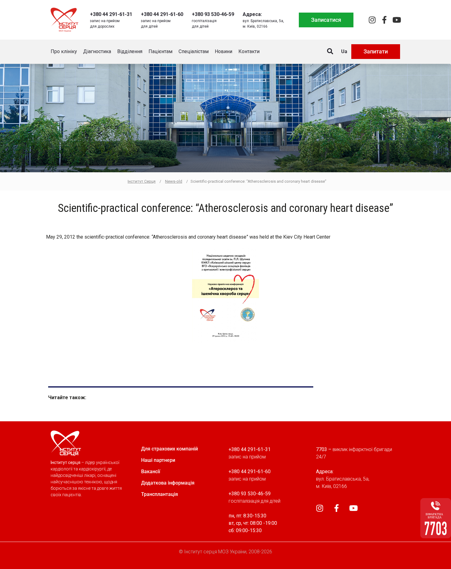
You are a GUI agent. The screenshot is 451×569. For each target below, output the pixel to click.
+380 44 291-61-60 (162, 14)
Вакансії (150, 471)
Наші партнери (158, 460)
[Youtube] (396, 20)
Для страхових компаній (169, 449)
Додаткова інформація (168, 483)
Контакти (249, 51)
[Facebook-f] (384, 20)
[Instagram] (372, 20)
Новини (223, 51)
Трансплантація (159, 494)
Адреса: (252, 14)
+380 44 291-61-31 (111, 14)
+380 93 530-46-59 (213, 14)
